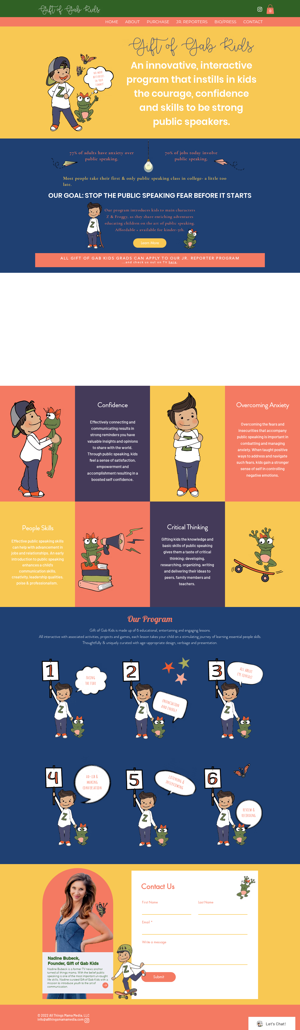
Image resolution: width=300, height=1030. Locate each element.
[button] (270, 9)
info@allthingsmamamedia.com (61, 1019)
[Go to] (105, 985)
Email (146, 922)
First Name (150, 902)
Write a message (154, 942)
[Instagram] (260, 9)
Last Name (205, 902)
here (173, 262)
